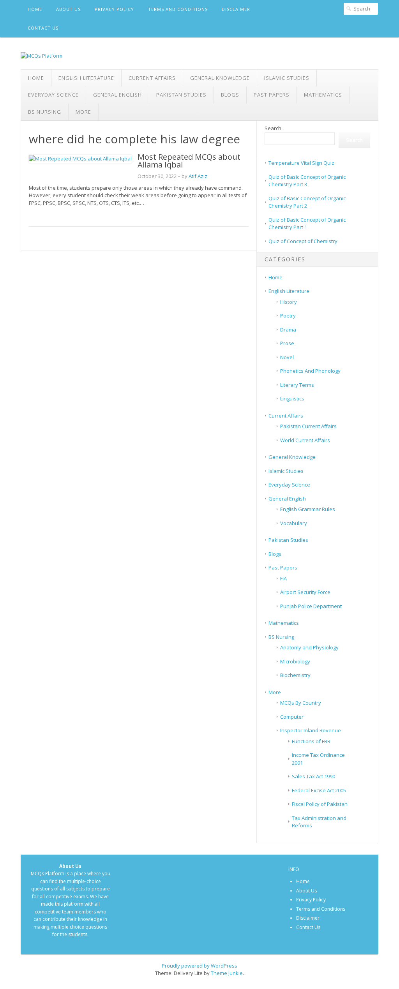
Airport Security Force (305, 592)
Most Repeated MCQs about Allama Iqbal (189, 161)
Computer (292, 716)
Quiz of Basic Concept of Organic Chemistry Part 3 (307, 180)
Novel (287, 357)
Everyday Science (53, 94)
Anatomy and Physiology (309, 647)
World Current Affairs (305, 440)
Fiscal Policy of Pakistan (320, 803)
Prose (287, 343)
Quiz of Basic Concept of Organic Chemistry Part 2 (307, 202)
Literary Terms (297, 384)
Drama (288, 329)
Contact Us (43, 28)
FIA (283, 578)
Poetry (288, 315)
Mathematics (323, 94)
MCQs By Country (300, 702)
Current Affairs (152, 77)
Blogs (230, 94)
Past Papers (272, 94)
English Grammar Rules (307, 509)
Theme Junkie (227, 973)
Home (35, 9)
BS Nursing (44, 111)
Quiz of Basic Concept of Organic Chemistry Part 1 (307, 223)
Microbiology (295, 661)
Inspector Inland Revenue (310, 730)
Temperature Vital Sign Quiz (301, 162)
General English (117, 94)
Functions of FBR (311, 741)
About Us (68, 9)
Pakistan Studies (181, 94)
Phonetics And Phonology (310, 370)
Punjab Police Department (311, 606)
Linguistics (292, 398)
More (83, 111)
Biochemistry (295, 675)
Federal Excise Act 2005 (319, 790)
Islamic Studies (286, 77)
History (288, 301)
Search (273, 128)
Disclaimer (236, 9)
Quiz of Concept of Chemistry (302, 241)
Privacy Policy (114, 9)
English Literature (86, 77)
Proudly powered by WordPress (199, 965)
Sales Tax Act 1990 (313, 776)
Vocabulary (293, 523)
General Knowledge (220, 77)
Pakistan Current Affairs (308, 426)
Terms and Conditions (178, 9)
